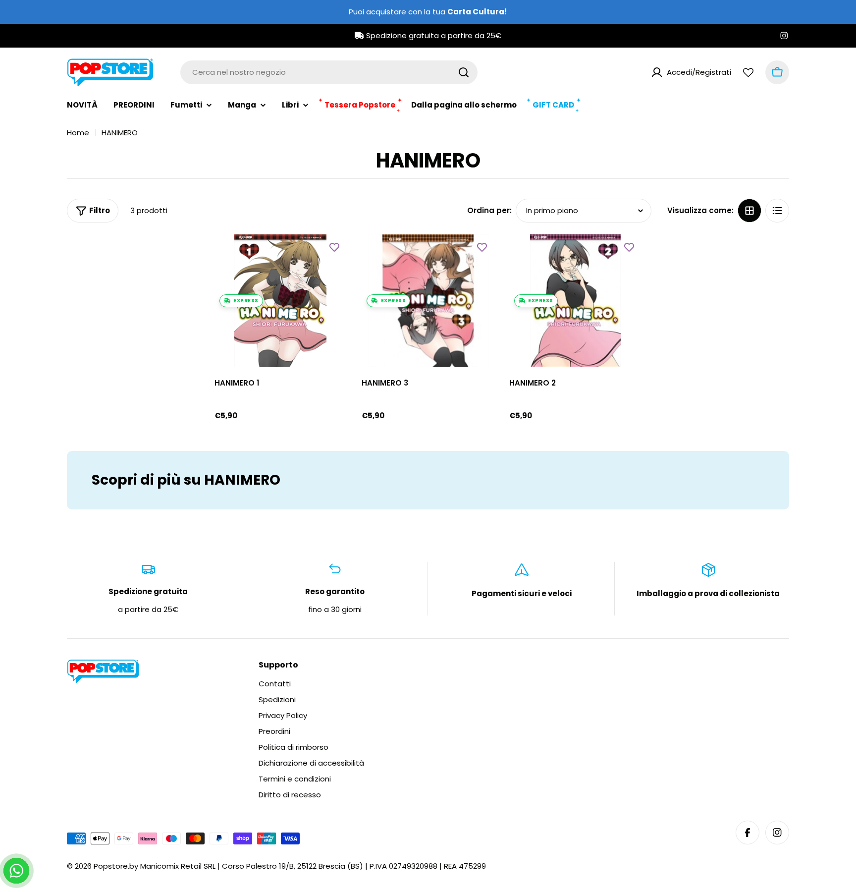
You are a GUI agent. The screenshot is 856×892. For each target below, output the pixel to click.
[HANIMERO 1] (280, 300)
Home (78, 132)
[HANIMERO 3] (428, 300)
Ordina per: (489, 210)
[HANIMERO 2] (575, 300)
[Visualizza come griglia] (749, 211)
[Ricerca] (464, 72)
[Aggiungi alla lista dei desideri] (334, 247)
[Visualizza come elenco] (777, 211)
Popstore (111, 866)
